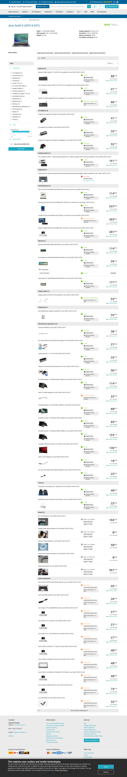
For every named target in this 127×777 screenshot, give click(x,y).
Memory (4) (16, 104)
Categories (16, 68)
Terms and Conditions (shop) (55, 725)
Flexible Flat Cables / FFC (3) (21, 93)
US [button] (100, 6)
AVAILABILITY (17, 139)
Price (14, 125)
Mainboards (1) (17, 101)
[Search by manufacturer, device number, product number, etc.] (89, 6)
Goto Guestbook (89, 753)
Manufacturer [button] (13, 12)
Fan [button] (78, 12)
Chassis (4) (16, 80)
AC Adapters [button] (36, 12)
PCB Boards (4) (17, 109)
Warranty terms (51, 740)
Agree (106, 767)
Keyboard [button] (48, 12)
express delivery (16, 2)
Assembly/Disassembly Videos (93, 736)
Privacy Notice (50, 729)
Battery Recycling (51, 727)
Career (86, 755)
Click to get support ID (91, 740)
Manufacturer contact (53, 732)
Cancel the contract (90, 734)
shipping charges (113, 80)
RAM (92, 12)
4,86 (102, 2)
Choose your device (14, 16)
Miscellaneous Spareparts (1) (21, 106)
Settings (105, 772)
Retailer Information (90, 725)
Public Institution (89, 727)
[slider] (11, 131)
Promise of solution (47, 2)
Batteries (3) (16, 78)
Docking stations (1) (19, 91)
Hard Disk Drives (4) (19, 96)
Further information (61, 770)
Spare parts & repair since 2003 (66, 2)
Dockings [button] (59, 12)
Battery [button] (24, 12)
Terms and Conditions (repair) (55, 723)
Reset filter (21, 149)
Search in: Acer (41, 6)
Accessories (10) (18, 75)
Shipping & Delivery (52, 736)
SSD (85, 12)
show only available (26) (21, 144)
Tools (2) (15, 119)
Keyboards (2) (17, 99)
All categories (101, 12)
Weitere (43, 58)
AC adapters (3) (17, 73)
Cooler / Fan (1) (17, 83)
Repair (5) (16, 111)
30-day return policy (31, 2)
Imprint (48, 734)
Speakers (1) (16, 117)
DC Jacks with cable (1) (20, 86)
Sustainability (88, 757)
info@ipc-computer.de (19, 732)
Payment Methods (51, 742)
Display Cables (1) (18, 88)
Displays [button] (70, 12)
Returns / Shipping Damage (92, 732)
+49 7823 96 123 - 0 (19, 725)
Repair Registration (90, 729)
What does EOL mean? (88, 180)
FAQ (85, 723)
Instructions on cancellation (54, 738)
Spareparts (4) (17, 114)
